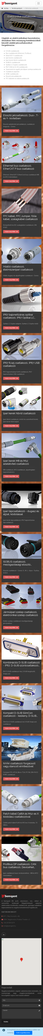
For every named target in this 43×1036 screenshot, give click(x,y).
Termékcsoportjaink (17, 8)
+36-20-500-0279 (9, 923)
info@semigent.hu (9, 926)
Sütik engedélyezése (23, 1033)
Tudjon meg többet (10, 130)
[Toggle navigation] (38, 3)
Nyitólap (6, 8)
